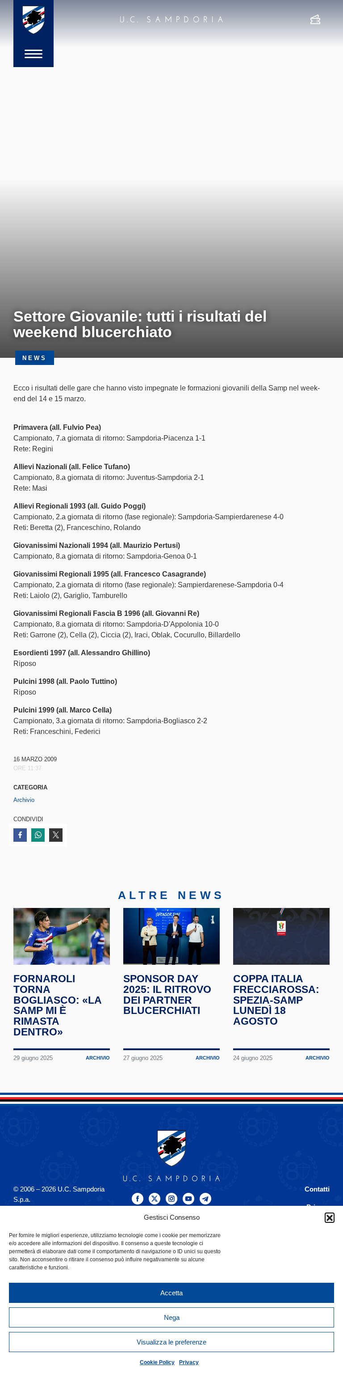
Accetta (171, 1293)
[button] (329, 1217)
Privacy (189, 1362)
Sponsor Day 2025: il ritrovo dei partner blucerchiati (167, 994)
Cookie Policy (157, 1362)
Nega (172, 1317)
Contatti (317, 1189)
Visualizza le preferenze (171, 1342)
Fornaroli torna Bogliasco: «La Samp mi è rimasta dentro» (57, 1005)
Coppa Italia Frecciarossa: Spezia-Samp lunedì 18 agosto (276, 1000)
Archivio (23, 800)
